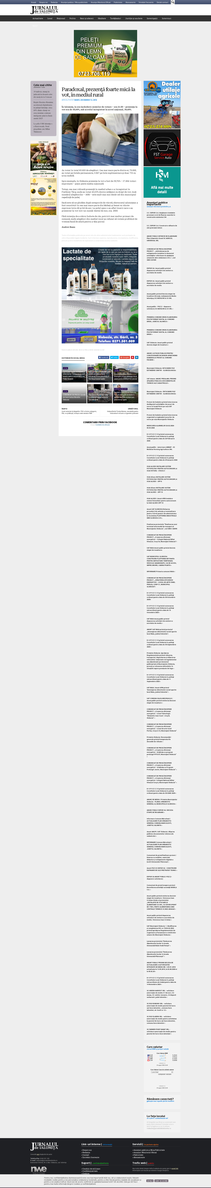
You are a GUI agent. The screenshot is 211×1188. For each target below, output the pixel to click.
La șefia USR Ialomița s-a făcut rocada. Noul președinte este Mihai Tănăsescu (43, 127)
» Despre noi (86, 1150)
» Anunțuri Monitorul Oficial (144, 1152)
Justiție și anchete (133, 18)
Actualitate (38, 18)
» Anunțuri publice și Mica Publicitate (148, 1150)
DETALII (150, 1181)
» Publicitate (137, 1155)
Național (61, 18)
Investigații (152, 18)
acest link (175, 1168)
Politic (72, 18)
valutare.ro (162, 1063)
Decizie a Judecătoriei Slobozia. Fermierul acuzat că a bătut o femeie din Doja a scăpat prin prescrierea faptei (125, 396)
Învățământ (115, 18)
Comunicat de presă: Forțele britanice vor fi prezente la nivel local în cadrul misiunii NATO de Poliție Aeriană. (74, 375)
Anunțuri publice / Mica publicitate (74, 2)
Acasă (33, 2)
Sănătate (102, 18)
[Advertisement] (136, 9)
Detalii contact (162, 2)
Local (49, 18)
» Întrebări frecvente (90, 1157)
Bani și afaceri (87, 18)
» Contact (85, 1155)
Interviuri (166, 18)
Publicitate (118, 2)
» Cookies (85, 1173)
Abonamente (131, 2)
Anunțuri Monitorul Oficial (101, 2)
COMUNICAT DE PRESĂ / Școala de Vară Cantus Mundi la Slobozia (74, 397)
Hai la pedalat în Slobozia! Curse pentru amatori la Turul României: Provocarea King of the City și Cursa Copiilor (99, 375)
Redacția (54, 2)
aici (38, 1154)
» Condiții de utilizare (90, 1169)
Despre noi (43, 2)
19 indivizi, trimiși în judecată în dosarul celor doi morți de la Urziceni (43, 94)
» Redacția (85, 1152)
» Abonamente (138, 1157)
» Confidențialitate (89, 1171)
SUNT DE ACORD (161, 1181)
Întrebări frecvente (146, 2)
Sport (35, 25)
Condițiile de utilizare (102, 425)
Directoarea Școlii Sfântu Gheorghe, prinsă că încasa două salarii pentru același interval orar (125, 376)
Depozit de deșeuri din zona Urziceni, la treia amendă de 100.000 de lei (98, 397)
